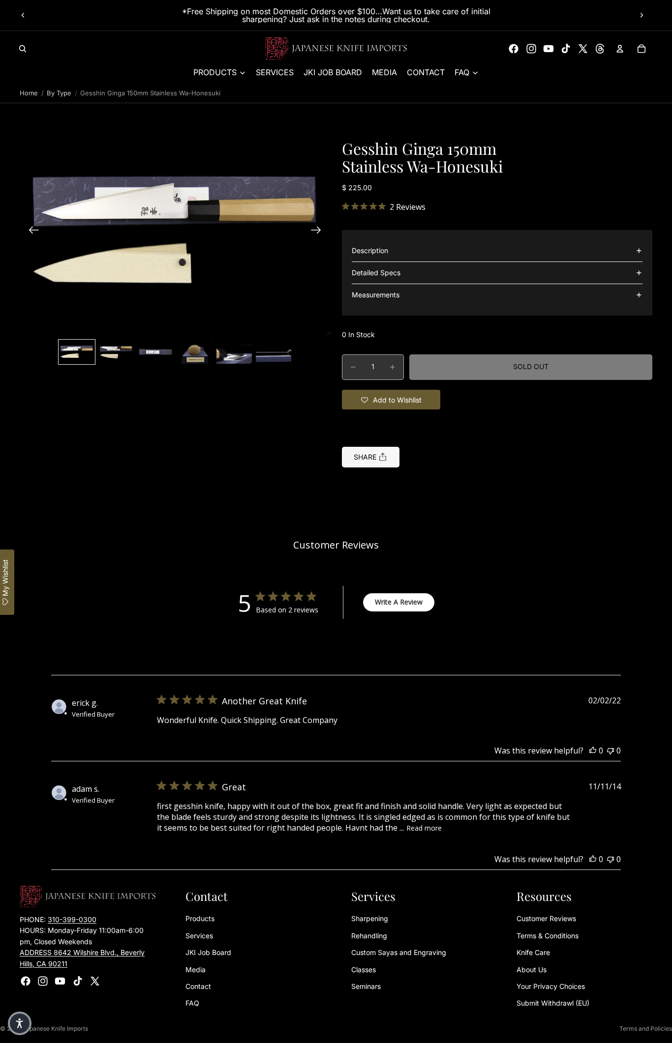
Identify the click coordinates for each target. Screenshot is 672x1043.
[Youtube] (548, 49)
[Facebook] (513, 49)
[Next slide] (641, 15)
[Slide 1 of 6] (76, 352)
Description (370, 250)
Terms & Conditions (548, 935)
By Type (59, 93)
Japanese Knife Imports (55, 1028)
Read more (424, 828)
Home (29, 93)
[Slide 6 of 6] (273, 352)
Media (195, 969)
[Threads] (600, 49)
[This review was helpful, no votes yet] (592, 750)
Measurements (375, 294)
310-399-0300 (72, 919)
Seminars (366, 986)
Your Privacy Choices (551, 986)
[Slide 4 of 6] (195, 352)
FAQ (192, 1003)
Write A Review (399, 602)
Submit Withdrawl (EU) (553, 1003)
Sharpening (369, 918)
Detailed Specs (376, 272)
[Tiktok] (566, 49)
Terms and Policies (645, 1028)
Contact (198, 986)
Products (199, 918)
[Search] (22, 48)
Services (199, 935)
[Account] (620, 48)
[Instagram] (531, 49)
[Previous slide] (23, 15)
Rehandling (369, 935)
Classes (363, 969)
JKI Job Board (208, 952)
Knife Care (533, 952)
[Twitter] (583, 49)
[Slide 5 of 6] (234, 352)
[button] (175, 231)
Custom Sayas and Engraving (398, 952)
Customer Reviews (546, 918)
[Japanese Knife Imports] (336, 48)
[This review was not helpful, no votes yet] (610, 750)
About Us (532, 969)
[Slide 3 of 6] (155, 352)
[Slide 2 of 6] (116, 352)
